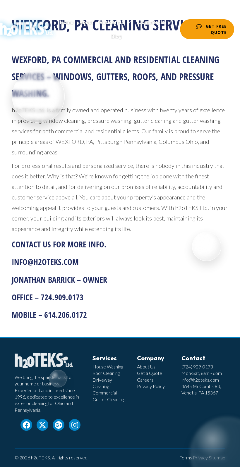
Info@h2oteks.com (45, 261)
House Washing (107, 366)
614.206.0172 (65, 314)
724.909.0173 (62, 297)
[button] (128, 22)
